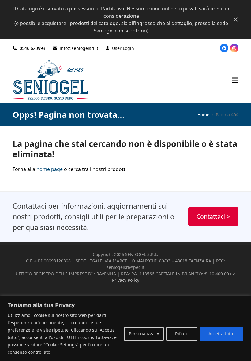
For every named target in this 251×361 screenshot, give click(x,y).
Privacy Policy (125, 280)
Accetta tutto (221, 334)
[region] (125, 328)
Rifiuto (181, 334)
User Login (123, 48)
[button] (235, 80)
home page (49, 169)
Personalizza (142, 334)
